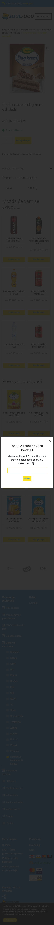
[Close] (49, 440)
